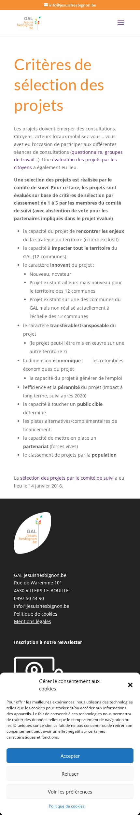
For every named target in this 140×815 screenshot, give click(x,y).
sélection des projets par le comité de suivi (67, 478)
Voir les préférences (70, 791)
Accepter (70, 756)
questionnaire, (88, 152)
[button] (130, 685)
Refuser (70, 773)
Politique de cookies (67, 806)
